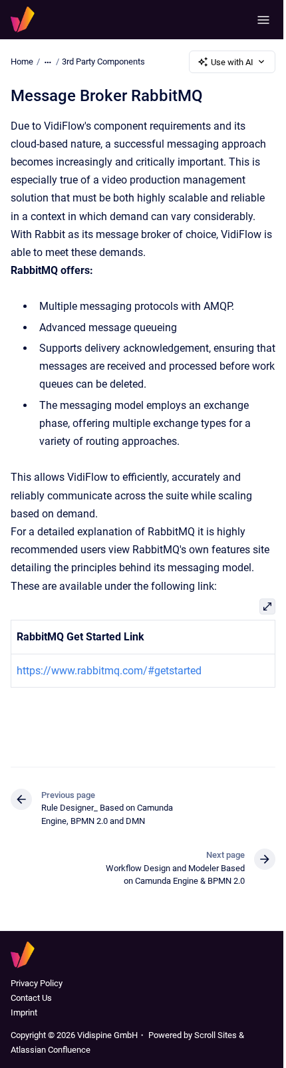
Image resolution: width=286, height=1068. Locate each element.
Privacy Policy (37, 983)
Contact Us (31, 998)
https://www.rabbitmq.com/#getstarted (109, 670)
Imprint (24, 1012)
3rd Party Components (103, 62)
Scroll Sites (215, 1035)
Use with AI (232, 62)
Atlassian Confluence (50, 1050)
